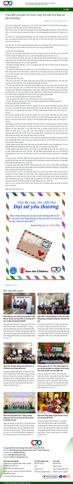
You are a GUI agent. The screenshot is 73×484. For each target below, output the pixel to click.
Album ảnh (57, 463)
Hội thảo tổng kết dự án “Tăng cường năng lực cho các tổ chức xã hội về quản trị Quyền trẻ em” (18, 417)
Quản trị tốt (38, 469)
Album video (57, 466)
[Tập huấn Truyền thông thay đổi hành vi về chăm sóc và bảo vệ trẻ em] (19, 353)
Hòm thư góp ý (52, 477)
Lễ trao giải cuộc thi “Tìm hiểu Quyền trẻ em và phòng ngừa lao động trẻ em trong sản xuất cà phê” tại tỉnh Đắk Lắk (53, 368)
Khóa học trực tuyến (60, 472)
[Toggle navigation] (6, 9)
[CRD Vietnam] (8, 4)
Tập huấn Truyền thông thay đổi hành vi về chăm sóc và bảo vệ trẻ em (18, 367)
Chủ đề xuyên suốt (41, 461)
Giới (35, 466)
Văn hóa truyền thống (42, 472)
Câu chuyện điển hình (60, 469)
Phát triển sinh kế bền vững (13, 468)
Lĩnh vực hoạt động (10, 461)
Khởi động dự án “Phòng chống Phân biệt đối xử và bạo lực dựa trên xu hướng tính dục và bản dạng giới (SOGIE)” (19, 318)
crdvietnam (65, 21)
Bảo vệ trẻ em (14, 285)
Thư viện (56, 461)
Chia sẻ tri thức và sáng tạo (13, 476)
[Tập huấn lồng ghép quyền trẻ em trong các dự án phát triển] (53, 402)
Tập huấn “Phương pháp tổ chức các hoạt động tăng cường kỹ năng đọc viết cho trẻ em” (53, 318)
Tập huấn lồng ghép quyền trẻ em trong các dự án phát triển (52, 416)
